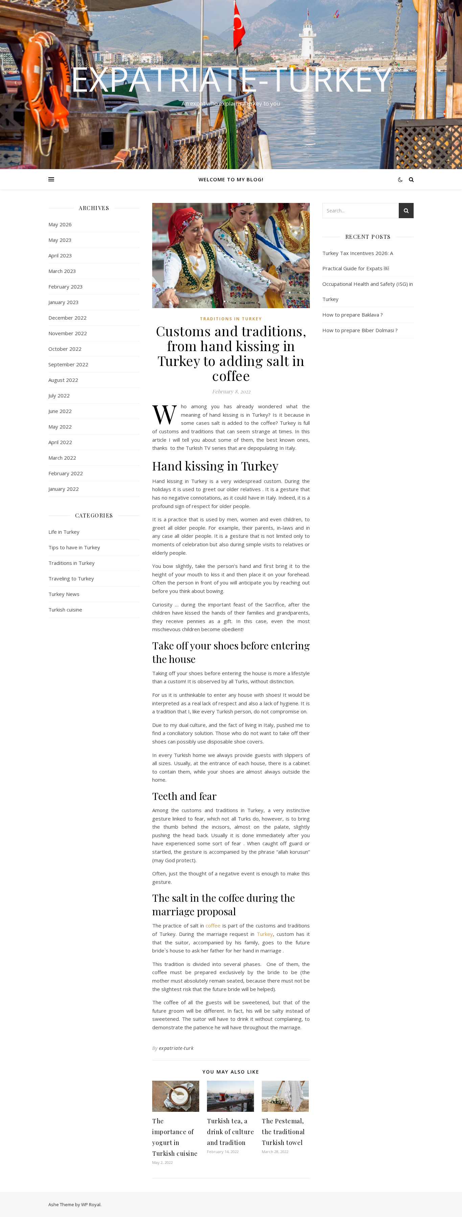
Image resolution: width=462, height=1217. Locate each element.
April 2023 (60, 255)
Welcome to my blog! (231, 179)
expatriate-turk (176, 1048)
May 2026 (60, 224)
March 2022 (62, 457)
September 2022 (68, 364)
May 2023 (60, 239)
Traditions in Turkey (71, 562)
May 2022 (60, 426)
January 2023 (63, 302)
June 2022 (60, 411)
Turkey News (63, 594)
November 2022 (67, 333)
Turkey (265, 934)
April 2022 (60, 442)
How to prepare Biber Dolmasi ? (360, 330)
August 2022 (63, 379)
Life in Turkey (63, 531)
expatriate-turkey (231, 78)
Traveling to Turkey (71, 578)
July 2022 (59, 395)
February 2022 (65, 473)
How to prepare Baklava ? (352, 314)
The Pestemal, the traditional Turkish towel (283, 1132)
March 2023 (62, 271)
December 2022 (67, 317)
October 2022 (65, 348)
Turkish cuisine (65, 609)
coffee (213, 925)
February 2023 (65, 286)
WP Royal (90, 1204)
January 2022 (63, 488)
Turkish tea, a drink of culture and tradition (230, 1132)
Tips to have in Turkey (74, 547)
